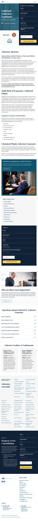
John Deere (28, 400)
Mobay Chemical (18, 406)
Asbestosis (4, 400)
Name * (21, 434)
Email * (22, 18)
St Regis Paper (17, 404)
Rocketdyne (4, 414)
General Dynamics (5, 404)
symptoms (7, 121)
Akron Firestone (30, 404)
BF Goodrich (17, 391)
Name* (22, 8)
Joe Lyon (13, 23)
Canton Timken (18, 426)
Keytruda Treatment (19, 393)
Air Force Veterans (30, 379)
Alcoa (27, 381)
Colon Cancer (17, 385)
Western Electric (30, 426)
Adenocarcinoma (18, 383)
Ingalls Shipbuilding (6, 422)
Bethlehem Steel (5, 420)
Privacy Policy (4, 517)
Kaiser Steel (4, 418)
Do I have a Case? (6, 301)
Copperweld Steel (30, 406)
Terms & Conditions (11, 517)
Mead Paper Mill (18, 417)
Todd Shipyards (18, 421)
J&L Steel (16, 414)
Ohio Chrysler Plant (19, 412)
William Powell (29, 402)
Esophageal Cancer (30, 383)
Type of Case (23, 23)
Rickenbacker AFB (18, 400)
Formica (16, 379)
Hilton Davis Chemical (31, 391)
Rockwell (3, 416)
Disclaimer (18, 517)
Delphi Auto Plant (18, 402)
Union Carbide (29, 421)
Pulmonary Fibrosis (19, 381)
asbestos (3, 66)
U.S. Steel (28, 385)
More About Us (7, 168)
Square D (28, 412)
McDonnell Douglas (6, 406)
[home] (4, 2)
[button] (35, 1)
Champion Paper (29, 396)
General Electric (5, 409)
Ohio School (17, 396)
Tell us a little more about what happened (27, 28)
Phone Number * (23, 13)
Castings (3, 402)
